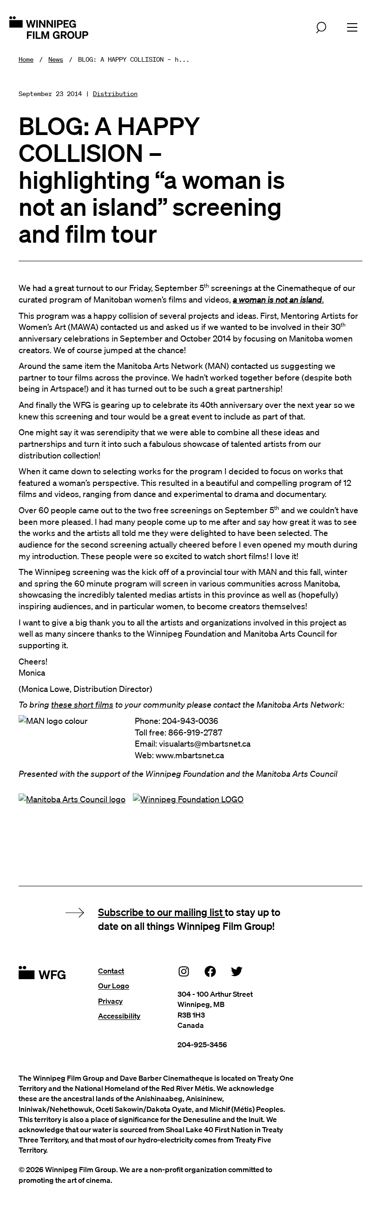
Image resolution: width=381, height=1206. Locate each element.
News (55, 59)
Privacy (110, 1001)
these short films (82, 704)
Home (26, 59)
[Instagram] (184, 971)
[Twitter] (237, 971)
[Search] (321, 27)
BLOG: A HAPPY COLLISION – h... (134, 59)
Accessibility (119, 1015)
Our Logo (113, 985)
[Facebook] (210, 971)
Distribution (115, 94)
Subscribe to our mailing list (161, 911)
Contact (111, 970)
